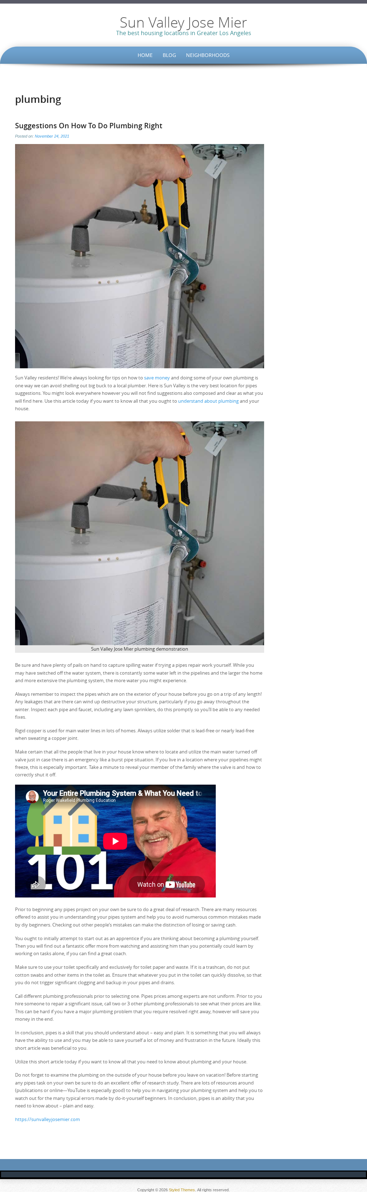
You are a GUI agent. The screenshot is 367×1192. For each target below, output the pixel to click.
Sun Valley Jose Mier (183, 22)
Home (145, 55)
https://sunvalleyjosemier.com (47, 1119)
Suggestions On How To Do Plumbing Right (88, 125)
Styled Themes (182, 1190)
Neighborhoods (208, 55)
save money (157, 377)
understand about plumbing (208, 401)
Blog (169, 55)
